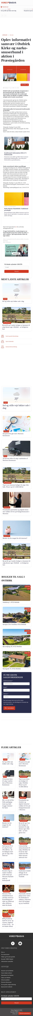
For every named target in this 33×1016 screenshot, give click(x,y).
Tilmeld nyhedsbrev (24, 1013)
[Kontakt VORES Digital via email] (20, 943)
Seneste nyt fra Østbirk (7, 970)
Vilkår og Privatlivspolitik (8, 957)
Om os (3, 952)
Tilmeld (16, 271)
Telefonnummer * (8, 681)
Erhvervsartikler (5, 980)
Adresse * (5, 694)
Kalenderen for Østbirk (7, 975)
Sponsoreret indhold (6, 987)
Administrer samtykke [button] (7, 961)
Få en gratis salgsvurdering (8, 984)
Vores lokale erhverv (6, 973)
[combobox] (4, 697)
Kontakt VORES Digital (7, 959)
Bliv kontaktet (9, 708)
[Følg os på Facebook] (13, 943)
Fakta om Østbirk (5, 977)
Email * (5, 687)
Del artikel (23, 84)
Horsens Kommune (6, 982)
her (16, 227)
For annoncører (5, 954)
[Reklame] (16, 250)
